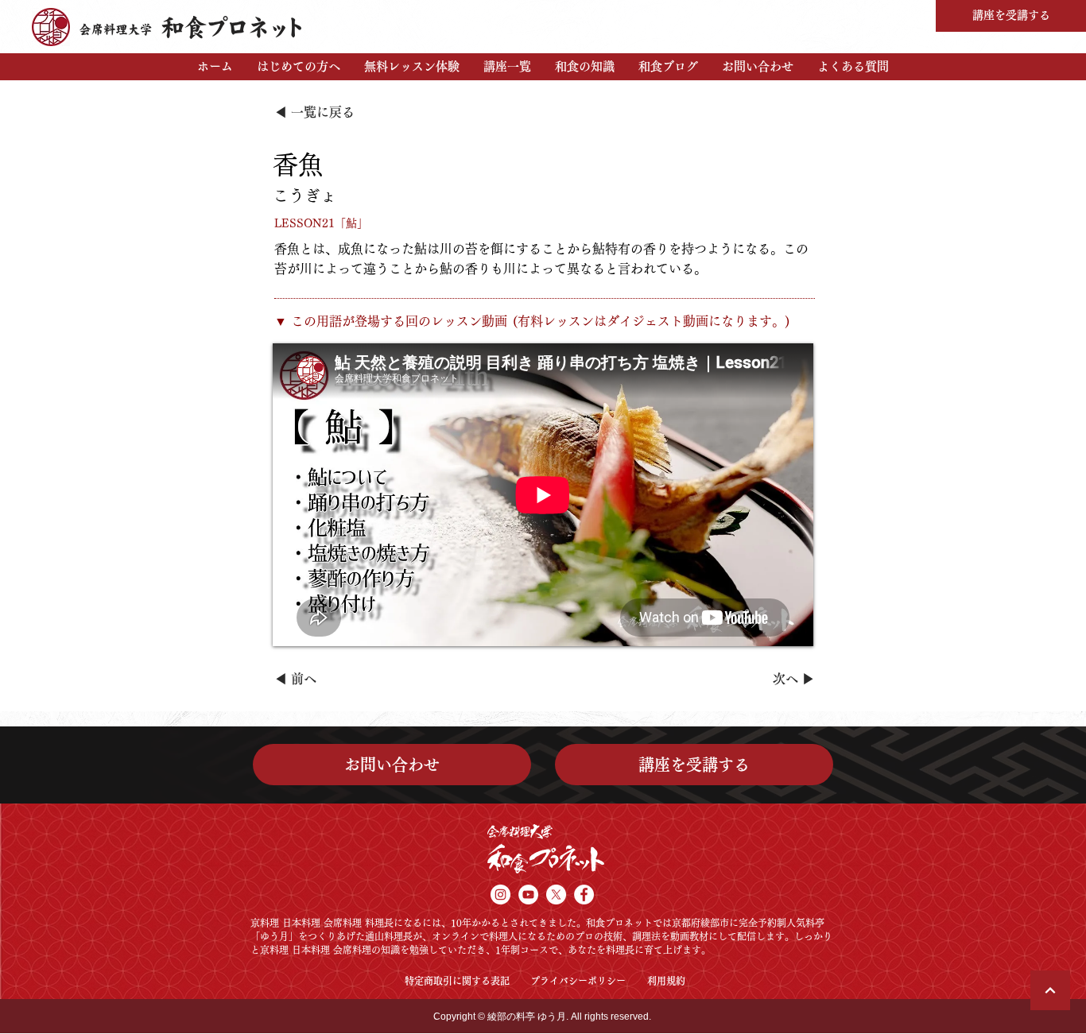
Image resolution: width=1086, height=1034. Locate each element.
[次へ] (1050, 990)
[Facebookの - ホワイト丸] (584, 894)
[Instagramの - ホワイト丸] (500, 894)
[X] (556, 894)
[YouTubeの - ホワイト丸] (528, 894)
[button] (298, 67)
